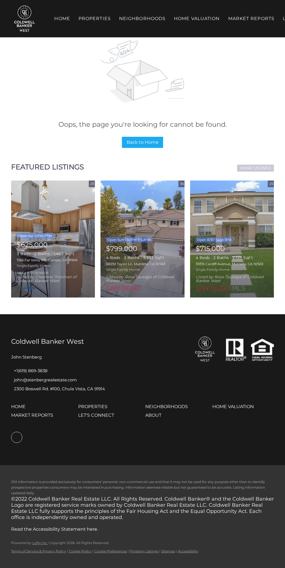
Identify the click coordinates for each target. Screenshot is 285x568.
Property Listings (144, 551)
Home (62, 18)
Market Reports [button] (251, 18)
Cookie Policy (80, 551)
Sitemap (168, 551)
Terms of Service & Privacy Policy (38, 551)
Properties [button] (94, 18)
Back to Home (143, 142)
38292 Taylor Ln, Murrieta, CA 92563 (135, 264)
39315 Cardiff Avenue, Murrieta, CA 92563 (229, 264)
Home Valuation (197, 18)
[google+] (16, 437)
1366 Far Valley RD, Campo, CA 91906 (47, 260)
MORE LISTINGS (255, 167)
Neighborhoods (142, 18)
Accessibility (188, 551)
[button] (24, 19)
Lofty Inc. (40, 543)
